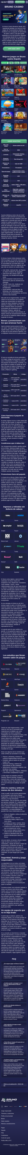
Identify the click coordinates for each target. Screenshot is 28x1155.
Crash (15, 62)
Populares (3, 62)
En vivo (10, 63)
